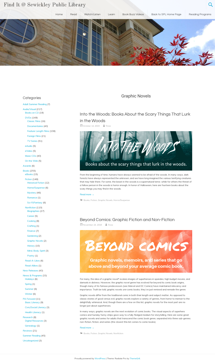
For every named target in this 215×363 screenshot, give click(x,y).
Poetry (30, 255)
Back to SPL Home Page (166, 14)
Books (87, 200)
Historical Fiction (35, 182)
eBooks (29, 174)
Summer (29, 288)
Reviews (27, 330)
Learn (111, 14)
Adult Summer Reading (35, 104)
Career (30, 215)
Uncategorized (30, 340)
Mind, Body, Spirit (36, 250)
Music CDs (30, 155)
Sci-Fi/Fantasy (34, 202)
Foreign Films (34, 136)
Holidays (29, 279)
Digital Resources (34, 320)
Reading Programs (200, 14)
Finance (31, 230)
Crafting (31, 225)
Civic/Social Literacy (35, 307)
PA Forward (29, 298)
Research (28, 317)
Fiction (94, 200)
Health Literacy (33, 312)
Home (59, 14)
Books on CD (32, 112)
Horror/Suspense (121, 200)
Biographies (33, 211)
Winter (28, 293)
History (31, 245)
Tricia (108, 126)
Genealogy (30, 325)
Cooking (31, 220)
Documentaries (35, 126)
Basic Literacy (32, 302)
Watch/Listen (92, 14)
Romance (32, 197)
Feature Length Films (38, 131)
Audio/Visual (29, 109)
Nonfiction (118, 333)
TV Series (32, 140)
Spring (28, 283)
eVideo (28, 150)
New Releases (30, 270)
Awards (27, 165)
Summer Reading (32, 335)
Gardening (32, 235)
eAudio (28, 145)
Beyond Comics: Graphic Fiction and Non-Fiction (127, 219)
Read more (87, 194)
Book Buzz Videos (133, 14)
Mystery (31, 192)
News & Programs (32, 275)
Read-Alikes (31, 265)
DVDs (28, 117)
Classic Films (33, 121)
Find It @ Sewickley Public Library (45, 5)
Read (73, 14)
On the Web (31, 160)
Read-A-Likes (32, 260)
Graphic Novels (105, 200)
